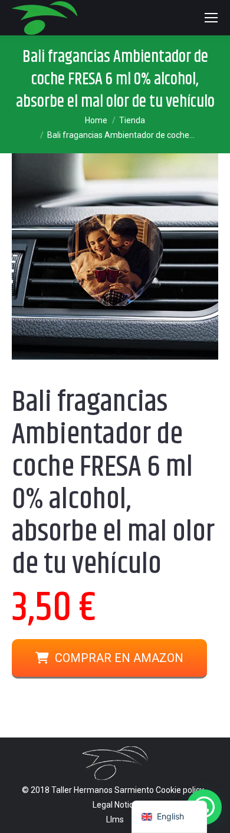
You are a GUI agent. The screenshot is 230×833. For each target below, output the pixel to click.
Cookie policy (180, 790)
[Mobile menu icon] (211, 18)
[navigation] (169, 817)
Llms (115, 819)
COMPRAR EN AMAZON (119, 658)
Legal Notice (115, 804)
